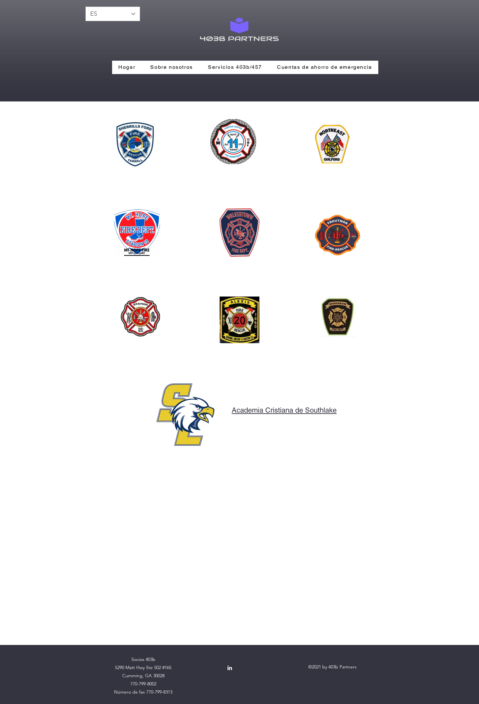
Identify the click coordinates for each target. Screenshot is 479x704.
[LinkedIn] (229, 668)
